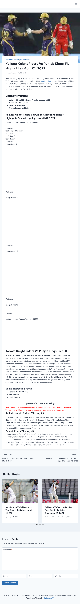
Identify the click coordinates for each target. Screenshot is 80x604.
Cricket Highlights (12, 60)
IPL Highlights (25, 60)
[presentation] (20, 491)
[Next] (74, 500)
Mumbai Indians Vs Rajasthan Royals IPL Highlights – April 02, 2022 (62, 458)
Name (6, 576)
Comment (7, 550)
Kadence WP (49, 598)
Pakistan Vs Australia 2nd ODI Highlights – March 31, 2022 (18, 458)
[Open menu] (76, 3)
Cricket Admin (11, 73)
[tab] (36, 524)
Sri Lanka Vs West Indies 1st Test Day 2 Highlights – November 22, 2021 (58, 510)
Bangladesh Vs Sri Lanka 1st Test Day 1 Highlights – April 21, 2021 (18, 510)
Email (32, 576)
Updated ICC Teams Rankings (40, 403)
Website (58, 576)
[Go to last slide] (5, 500)
